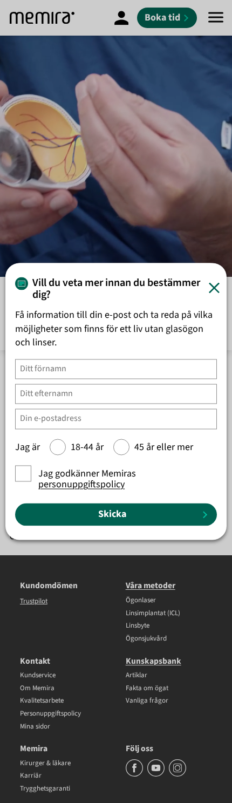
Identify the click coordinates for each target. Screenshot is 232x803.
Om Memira (37, 688)
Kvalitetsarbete (42, 701)
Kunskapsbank (153, 661)
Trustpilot (33, 601)
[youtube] (156, 774)
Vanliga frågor (147, 701)
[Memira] (42, 18)
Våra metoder (150, 585)
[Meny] (216, 18)
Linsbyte (137, 626)
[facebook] (135, 774)
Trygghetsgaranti (45, 789)
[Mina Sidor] (121, 18)
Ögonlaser (141, 600)
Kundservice (38, 675)
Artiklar (136, 675)
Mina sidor (35, 727)
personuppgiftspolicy (81, 485)
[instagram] (177, 774)
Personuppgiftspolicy (50, 714)
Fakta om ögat (147, 688)
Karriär (31, 776)
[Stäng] (214, 288)
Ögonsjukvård (146, 639)
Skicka (112, 514)
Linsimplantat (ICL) (153, 613)
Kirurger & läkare (45, 763)
